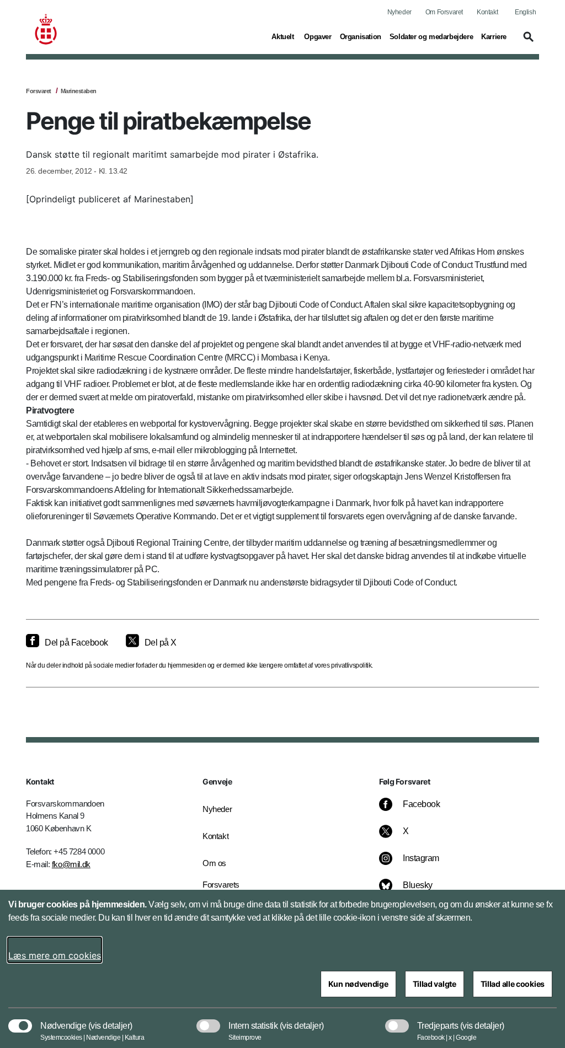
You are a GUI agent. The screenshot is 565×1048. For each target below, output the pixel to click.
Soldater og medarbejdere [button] (431, 36)
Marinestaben (79, 91)
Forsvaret (38, 91)
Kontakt (487, 12)
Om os (214, 863)
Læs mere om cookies (54, 955)
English (525, 12)
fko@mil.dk (71, 864)
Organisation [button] (360, 36)
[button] (527, 42)
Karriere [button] (494, 36)
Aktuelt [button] (283, 36)
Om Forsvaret (444, 12)
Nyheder (399, 12)
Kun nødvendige (358, 983)
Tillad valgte (434, 983)
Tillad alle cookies (513, 983)
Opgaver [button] (317, 36)
